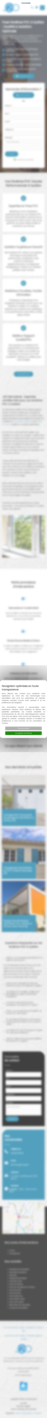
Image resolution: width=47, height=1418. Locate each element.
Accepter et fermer (23, 733)
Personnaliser (23, 728)
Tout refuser (26, 3)
